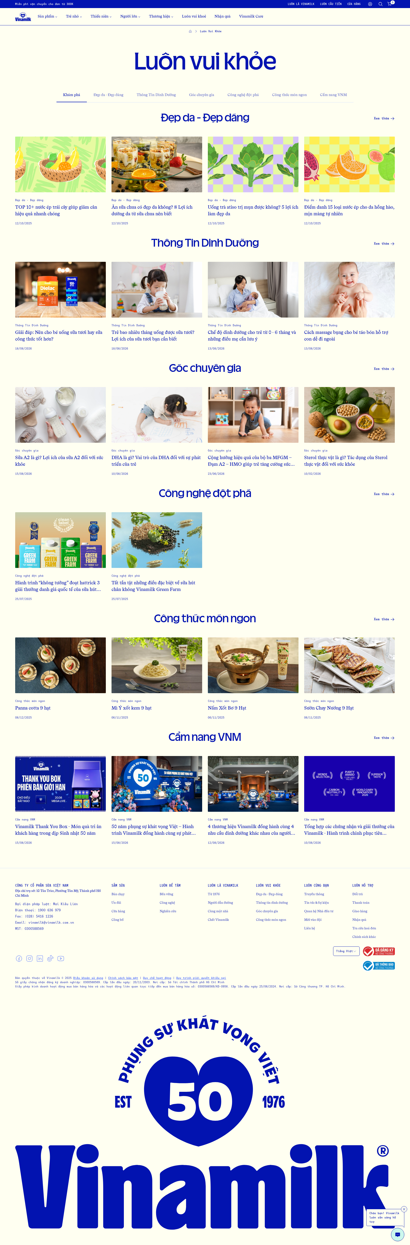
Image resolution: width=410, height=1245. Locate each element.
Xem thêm (381, 118)
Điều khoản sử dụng (88, 978)
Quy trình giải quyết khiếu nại (201, 978)
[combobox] (346, 951)
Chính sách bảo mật (123, 978)
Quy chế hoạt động (157, 978)
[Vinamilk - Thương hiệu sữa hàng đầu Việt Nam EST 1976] (23, 16)
